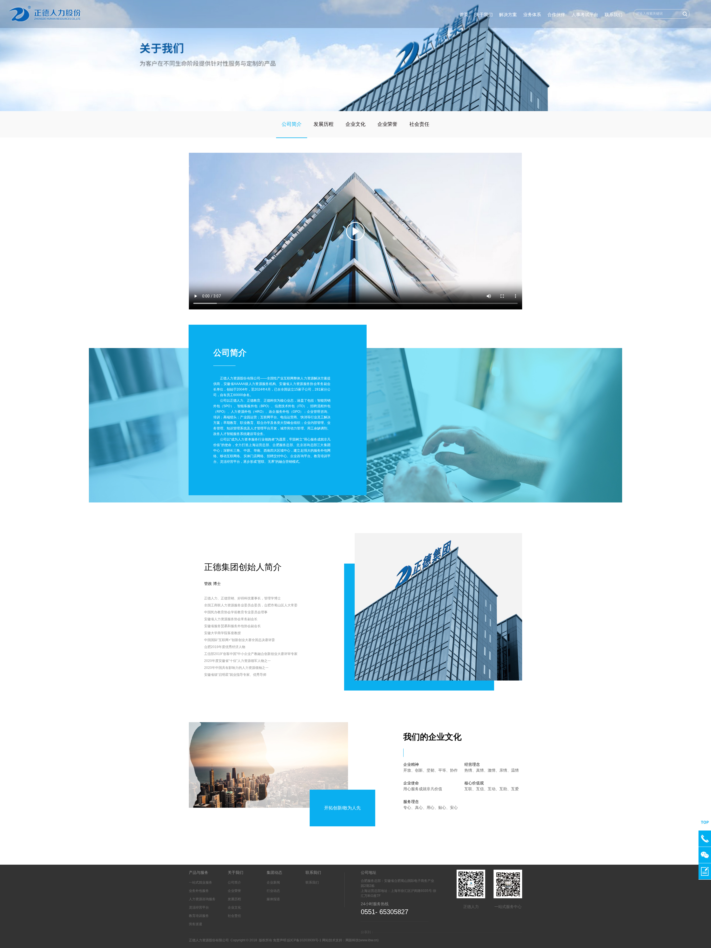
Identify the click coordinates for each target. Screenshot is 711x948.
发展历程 (324, 124)
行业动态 (273, 891)
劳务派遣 (195, 924)
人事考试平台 (585, 14)
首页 (464, 14)
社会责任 (419, 124)
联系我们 (613, 14)
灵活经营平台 (199, 907)
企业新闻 (273, 882)
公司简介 (292, 124)
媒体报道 (273, 899)
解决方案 (508, 14)
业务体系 (532, 14)
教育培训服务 (199, 916)
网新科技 (352, 940)
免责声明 (279, 940)
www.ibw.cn (368, 940)
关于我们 (484, 14)
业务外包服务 (199, 891)
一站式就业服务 (200, 882)
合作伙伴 (556, 14)
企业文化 (355, 124)
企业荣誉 (387, 124)
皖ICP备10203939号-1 (304, 940)
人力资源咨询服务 (202, 899)
